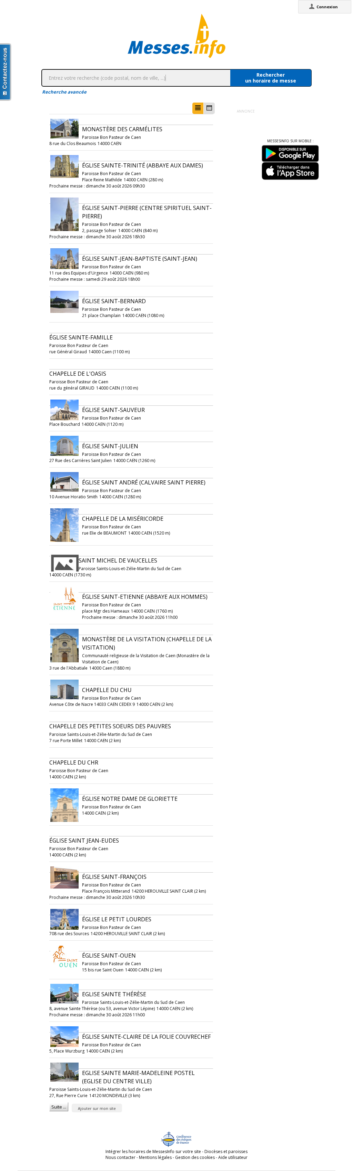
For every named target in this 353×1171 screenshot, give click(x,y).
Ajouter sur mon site (97, 1108)
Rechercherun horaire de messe (270, 77)
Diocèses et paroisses (226, 1151)
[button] (197, 108)
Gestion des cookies (195, 1157)
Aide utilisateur (233, 1157)
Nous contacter (120, 1157)
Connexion (327, 6)
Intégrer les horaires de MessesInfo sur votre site (153, 1151)
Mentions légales (155, 1157)
